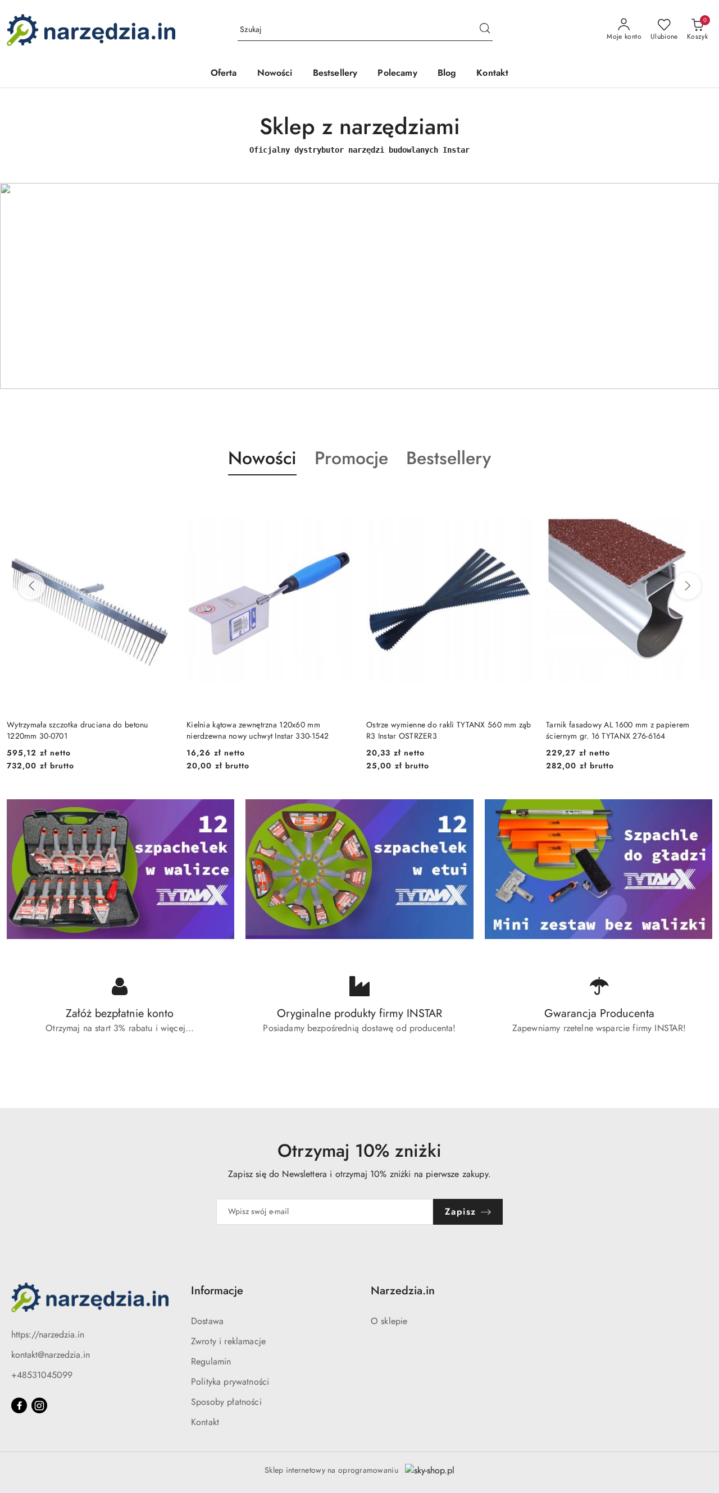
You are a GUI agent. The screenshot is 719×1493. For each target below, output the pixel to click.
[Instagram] (39, 1405)
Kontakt (205, 1422)
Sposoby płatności (226, 1401)
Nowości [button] (262, 458)
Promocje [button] (351, 458)
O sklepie (389, 1321)
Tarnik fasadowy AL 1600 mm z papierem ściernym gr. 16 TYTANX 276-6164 (438, 730)
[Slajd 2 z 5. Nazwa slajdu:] (359, 286)
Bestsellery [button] (448, 458)
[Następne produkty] (687, 586)
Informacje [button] (217, 1291)
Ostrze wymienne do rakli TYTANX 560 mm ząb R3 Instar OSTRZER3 (269, 730)
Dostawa (207, 1321)
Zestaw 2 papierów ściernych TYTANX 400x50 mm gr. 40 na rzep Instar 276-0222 (627, 730)
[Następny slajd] (694, 285)
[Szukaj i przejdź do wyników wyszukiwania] (485, 29)
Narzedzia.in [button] (403, 1291)
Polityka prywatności (230, 1381)
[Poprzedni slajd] (24, 285)
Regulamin (211, 1361)
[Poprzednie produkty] (31, 586)
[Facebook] (19, 1405)
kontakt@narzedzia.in (50, 1354)
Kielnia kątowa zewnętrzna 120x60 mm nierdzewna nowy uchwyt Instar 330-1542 (78, 730)
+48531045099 (41, 1374)
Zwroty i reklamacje (228, 1341)
